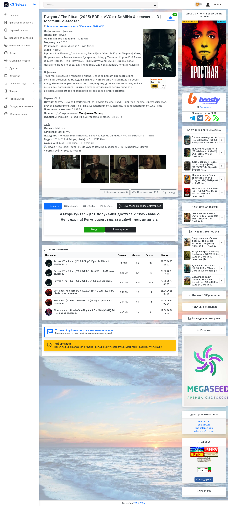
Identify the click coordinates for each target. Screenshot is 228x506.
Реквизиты (205, 107)
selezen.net (204, 421)
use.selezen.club (204, 428)
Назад (171, 192)
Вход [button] (94, 229)
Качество (85, 26)
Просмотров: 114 (147, 192)
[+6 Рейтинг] (171, 17)
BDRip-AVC (99, 26)
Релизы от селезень (58, 26)
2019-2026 (139, 503)
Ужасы (74, 26)
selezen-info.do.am (204, 431)
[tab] (53, 206)
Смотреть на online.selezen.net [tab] (142, 206)
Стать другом (203, 479)
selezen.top (204, 424)
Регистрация (120, 229)
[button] (213, 4)
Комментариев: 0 (117, 192)
